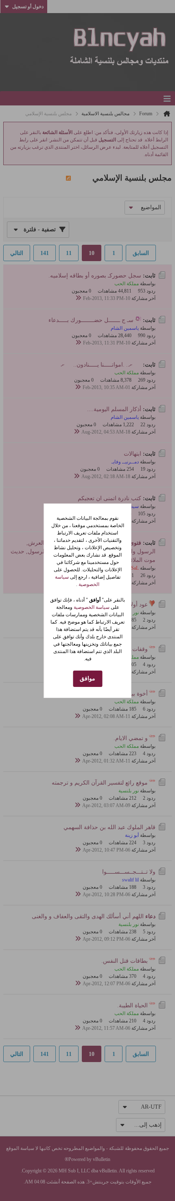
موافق (87, 678)
